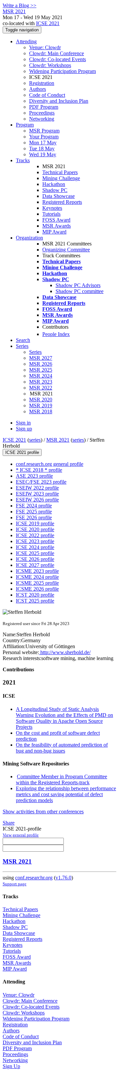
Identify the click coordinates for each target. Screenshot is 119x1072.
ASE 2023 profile (34, 476)
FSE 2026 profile (34, 517)
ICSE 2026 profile (35, 559)
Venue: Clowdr (45, 47)
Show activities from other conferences (43, 811)
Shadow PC (54, 190)
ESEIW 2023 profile (37, 494)
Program (25, 125)
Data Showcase (58, 196)
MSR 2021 (57, 440)
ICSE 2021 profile (22, 452)
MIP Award (54, 232)
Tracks (23, 160)
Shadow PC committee (79, 291)
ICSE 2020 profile (35, 529)
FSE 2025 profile (34, 511)
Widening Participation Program (62, 71)
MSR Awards (56, 226)
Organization (29, 237)
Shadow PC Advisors (78, 285)
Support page (14, 883)
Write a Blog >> (19, 5)
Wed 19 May (42, 154)
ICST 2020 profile (35, 595)
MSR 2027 (40, 358)
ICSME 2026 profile (37, 589)
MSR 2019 (40, 405)
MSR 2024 (40, 376)
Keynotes (52, 208)
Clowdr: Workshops (50, 65)
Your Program (44, 136)
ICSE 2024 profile (35, 547)
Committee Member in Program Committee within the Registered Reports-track (61, 779)
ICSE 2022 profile (35, 535)
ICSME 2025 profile (37, 583)
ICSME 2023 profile (37, 571)
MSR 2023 (40, 382)
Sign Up (11, 1066)
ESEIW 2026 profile (37, 499)
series (35, 440)
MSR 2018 (40, 411)
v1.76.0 (63, 877)
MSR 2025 (40, 370)
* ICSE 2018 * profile (39, 470)
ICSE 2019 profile (35, 523)
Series (35, 352)
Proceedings (42, 113)
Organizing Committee (66, 249)
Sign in (23, 422)
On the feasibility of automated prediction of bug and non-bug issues (62, 748)
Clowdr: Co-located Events (57, 59)
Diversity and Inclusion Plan (58, 101)
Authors (37, 89)
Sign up (24, 428)
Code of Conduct (47, 95)
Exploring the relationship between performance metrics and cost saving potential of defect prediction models (66, 794)
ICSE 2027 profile (35, 565)
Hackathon (53, 184)
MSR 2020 (40, 399)
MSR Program (44, 130)
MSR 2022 (40, 387)
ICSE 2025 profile (35, 553)
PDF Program (43, 107)
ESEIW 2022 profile (37, 488)
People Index (56, 334)
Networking (41, 119)
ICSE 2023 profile (35, 541)
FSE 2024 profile (34, 505)
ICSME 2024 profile (37, 577)
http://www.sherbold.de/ (65, 652)
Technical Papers (60, 172)
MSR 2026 (40, 364)
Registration (41, 83)
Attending (26, 41)
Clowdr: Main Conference (56, 53)
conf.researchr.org (34, 877)
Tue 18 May (42, 148)
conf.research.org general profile (49, 464)
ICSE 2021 (48, 23)
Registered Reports (62, 202)
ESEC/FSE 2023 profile (41, 482)
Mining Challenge (61, 178)
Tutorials (51, 214)
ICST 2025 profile (35, 601)
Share (9, 823)
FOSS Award (56, 220)
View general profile (21, 834)
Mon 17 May (43, 142)
